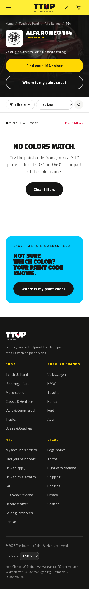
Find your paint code (21, 459)
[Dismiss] (81, 580)
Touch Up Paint (29, 23)
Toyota (53, 392)
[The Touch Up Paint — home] (44, 8)
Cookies (53, 504)
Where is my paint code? (44, 82)
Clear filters (74, 122)
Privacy (52, 495)
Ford (50, 410)
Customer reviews (20, 495)
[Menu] (8, 7)
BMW (51, 383)
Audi (50, 419)
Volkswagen (56, 374)
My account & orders (21, 450)
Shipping (53, 477)
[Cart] (78, 7)
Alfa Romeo (53, 23)
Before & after (17, 504)
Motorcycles (15, 392)
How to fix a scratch (21, 477)
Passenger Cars (17, 383)
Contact (12, 522)
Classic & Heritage (19, 401)
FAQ (9, 486)
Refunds (54, 486)
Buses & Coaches (19, 428)
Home (10, 23)
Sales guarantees (19, 513)
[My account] (66, 7)
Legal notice (56, 450)
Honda (52, 401)
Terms (52, 459)
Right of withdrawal (62, 468)
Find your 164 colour (44, 65)
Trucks (11, 419)
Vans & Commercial (20, 410)
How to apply (15, 468)
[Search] (78, 104)
